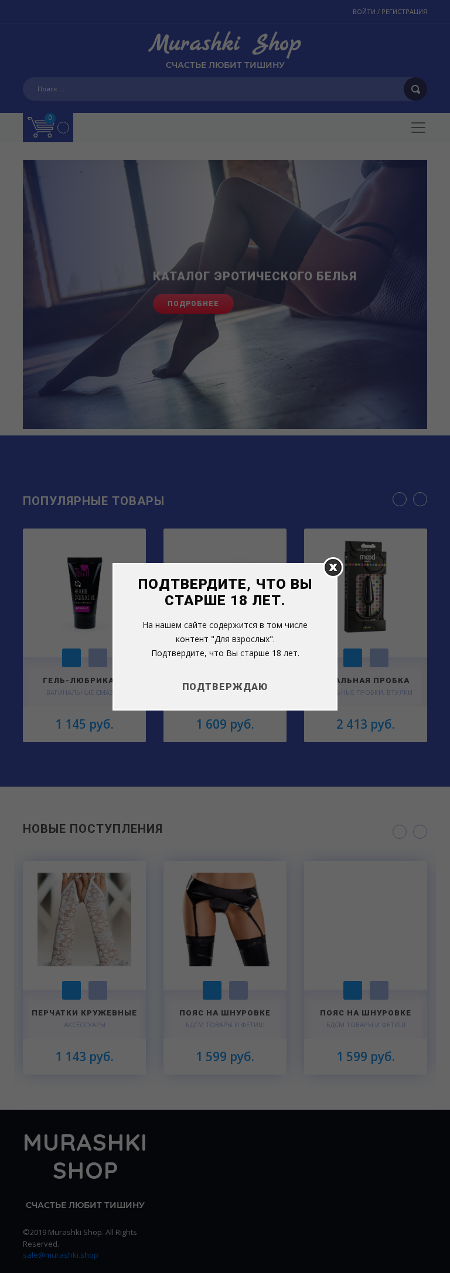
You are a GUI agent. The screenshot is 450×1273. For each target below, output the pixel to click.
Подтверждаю (225, 686)
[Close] (333, 567)
